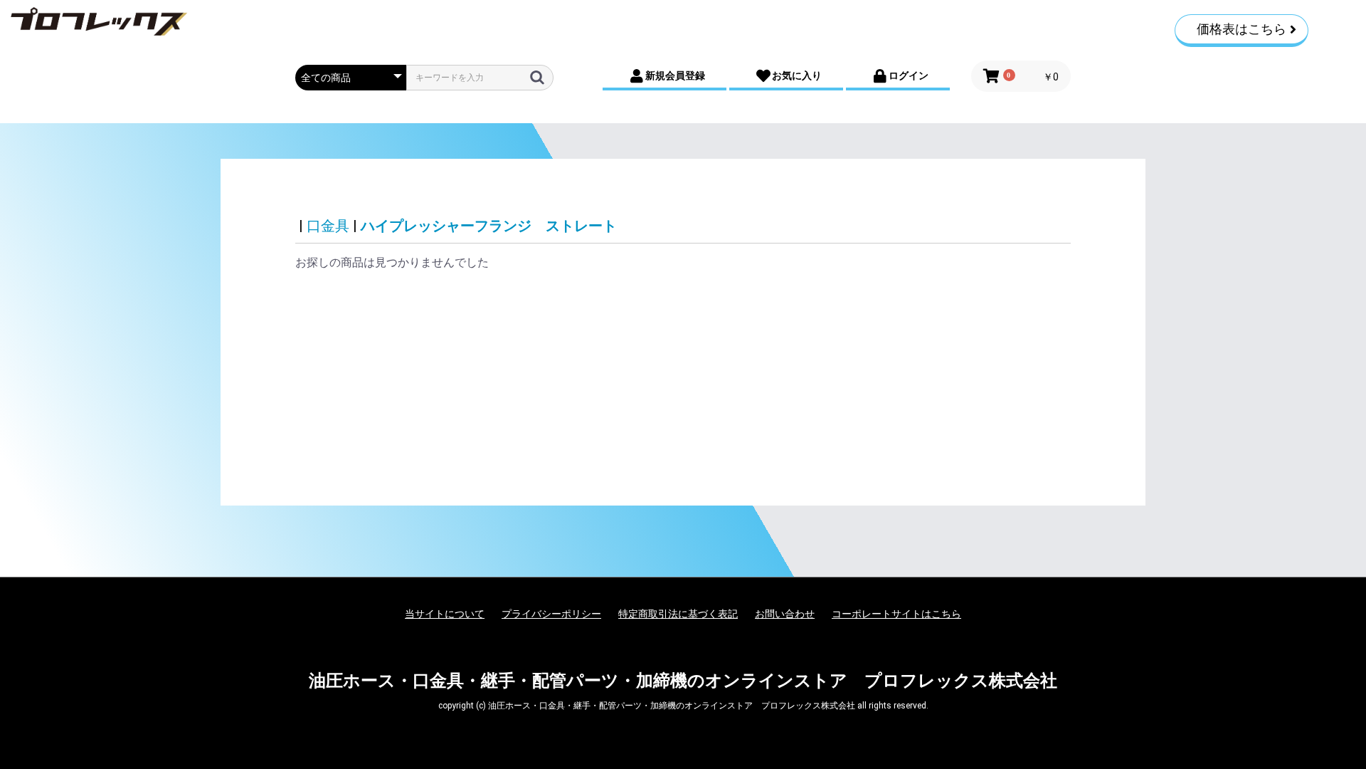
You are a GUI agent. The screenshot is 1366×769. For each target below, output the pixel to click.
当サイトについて (445, 613)
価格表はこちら (1241, 28)
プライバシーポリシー (551, 613)
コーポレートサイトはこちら (896, 613)
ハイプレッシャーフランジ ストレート (489, 225)
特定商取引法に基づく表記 (678, 613)
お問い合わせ (785, 613)
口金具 (328, 225)
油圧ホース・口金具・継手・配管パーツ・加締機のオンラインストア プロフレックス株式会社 (683, 681)
